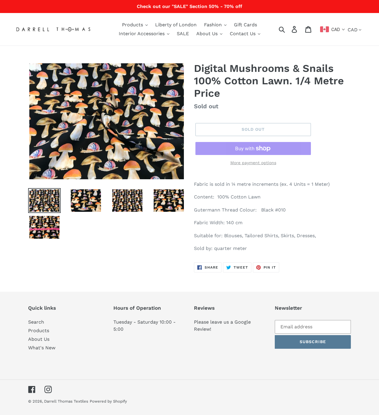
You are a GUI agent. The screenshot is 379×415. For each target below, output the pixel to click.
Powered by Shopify (108, 401)
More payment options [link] (253, 162)
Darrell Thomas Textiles (66, 401)
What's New (41, 348)
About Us (38, 339)
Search (36, 322)
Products (38, 330)
